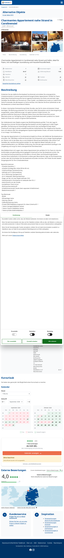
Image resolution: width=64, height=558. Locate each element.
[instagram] (33, 549)
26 (38, 425)
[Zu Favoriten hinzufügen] (62, 30)
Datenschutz (42, 543)
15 (49, 419)
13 (41, 419)
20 (27, 419)
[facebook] (30, 549)
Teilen (61, 20)
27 (41, 425)
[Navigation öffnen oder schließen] (62, 2)
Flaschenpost (58, 543)
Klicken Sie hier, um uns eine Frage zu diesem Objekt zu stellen (18, 523)
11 (59, 416)
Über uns (29, 543)
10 (56, 416)
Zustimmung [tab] (16, 215)
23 (52, 422)
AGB (35, 543)
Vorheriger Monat (3, 402)
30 (13, 425)
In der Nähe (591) (8, 15)
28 (45, 425)
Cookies (49, 543)
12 (38, 419)
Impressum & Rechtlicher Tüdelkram (13, 543)
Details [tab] (48, 215)
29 (49, 425)
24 (56, 422)
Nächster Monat (29, 402)
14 (45, 419)
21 (6, 422)
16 (52, 419)
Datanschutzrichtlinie (18, 235)
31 (56, 425)
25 (59, 422)
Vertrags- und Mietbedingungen (32, 464)
